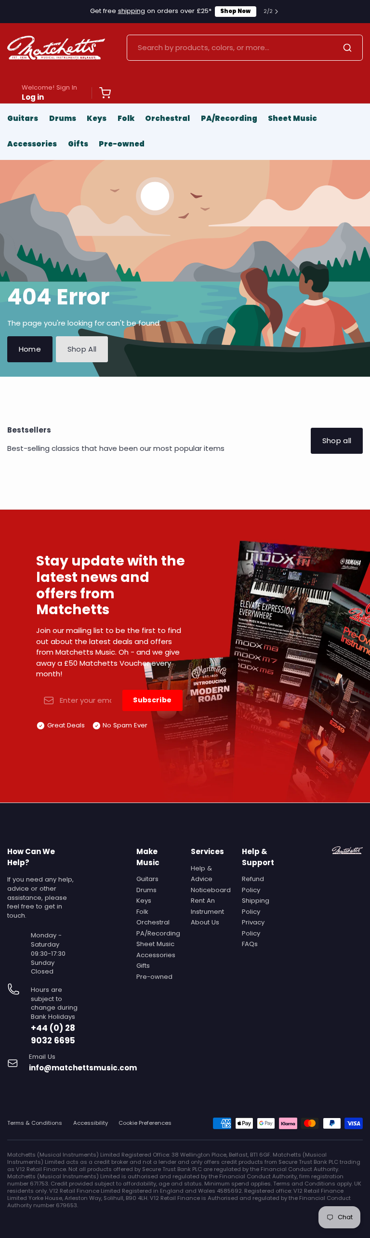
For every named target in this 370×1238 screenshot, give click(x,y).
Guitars (22, 118)
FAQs (250, 943)
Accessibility (90, 1123)
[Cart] (101, 93)
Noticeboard (211, 890)
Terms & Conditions (34, 1123)
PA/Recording (229, 118)
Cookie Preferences (145, 1123)
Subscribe (152, 700)
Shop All (82, 349)
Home (30, 349)
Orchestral (167, 118)
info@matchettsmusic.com (83, 1068)
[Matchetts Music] (56, 48)
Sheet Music (292, 118)
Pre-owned (122, 144)
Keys (96, 118)
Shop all (337, 440)
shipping (131, 10)
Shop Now (235, 11)
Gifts (78, 144)
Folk (126, 118)
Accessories (32, 144)
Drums (62, 118)
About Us (205, 922)
